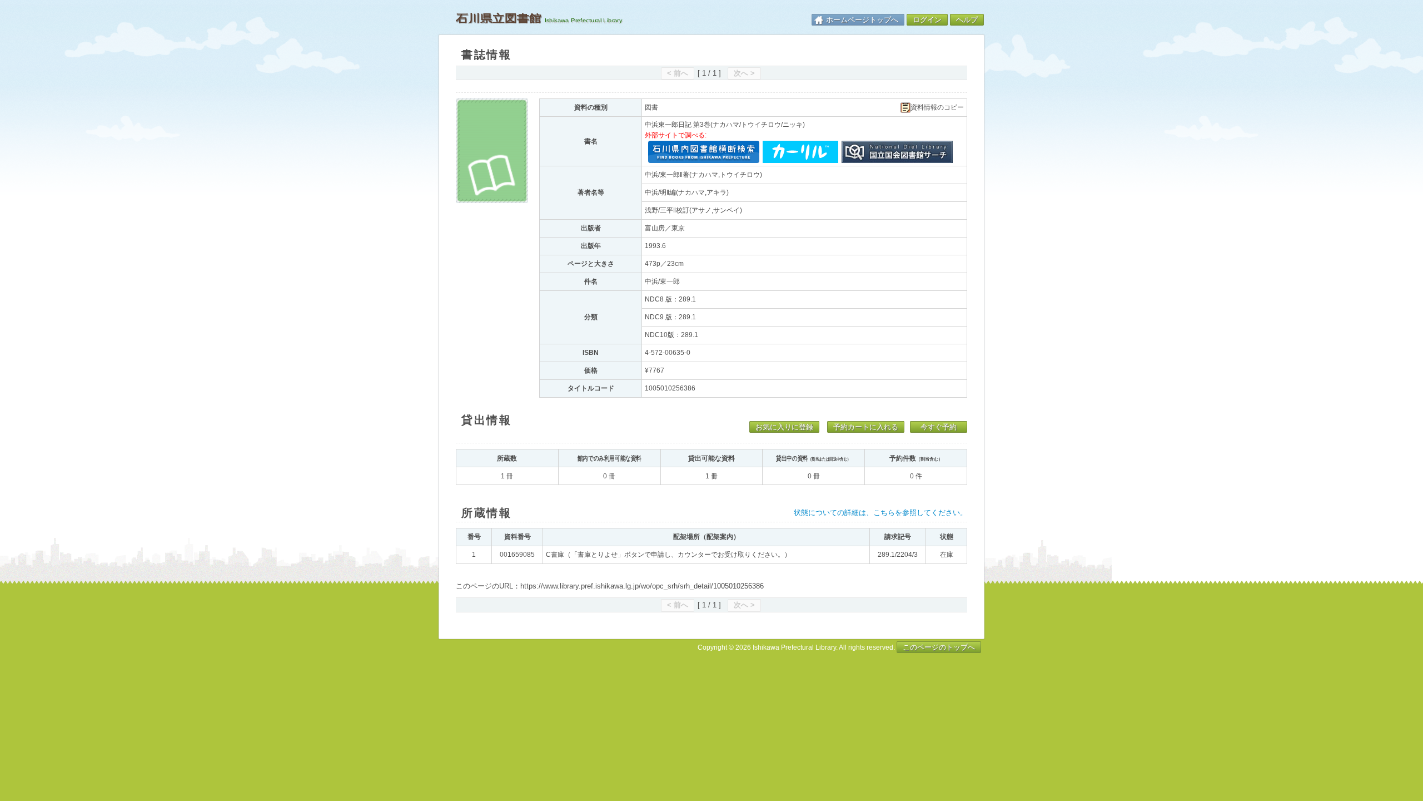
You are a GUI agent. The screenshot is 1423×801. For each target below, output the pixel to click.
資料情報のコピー (937, 108)
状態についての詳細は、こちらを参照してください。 (880, 512)
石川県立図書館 (498, 18)
